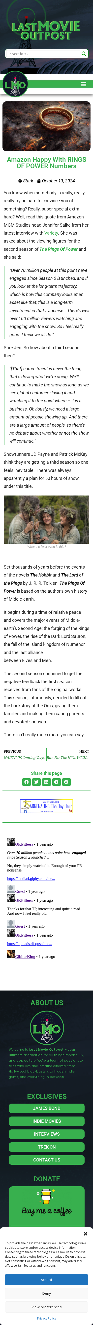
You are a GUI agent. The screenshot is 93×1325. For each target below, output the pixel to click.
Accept (46, 1279)
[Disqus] (46, 898)
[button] (85, 1233)
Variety (51, 233)
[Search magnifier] (83, 53)
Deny (46, 1293)
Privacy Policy (46, 1318)
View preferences (46, 1306)
